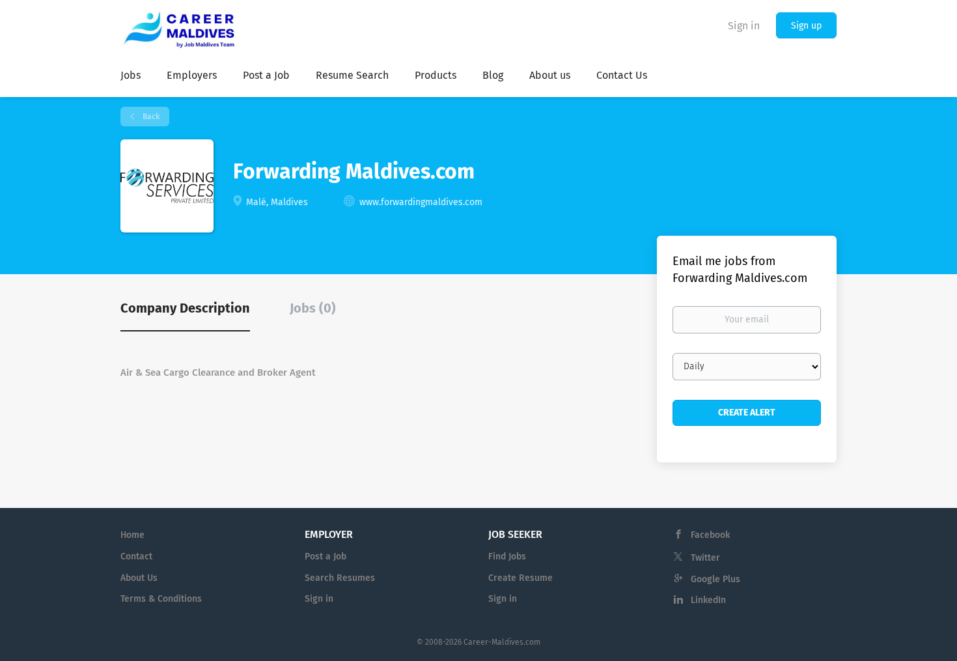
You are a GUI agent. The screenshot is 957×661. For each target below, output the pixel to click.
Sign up (806, 25)
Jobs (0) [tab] (313, 308)
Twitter (705, 557)
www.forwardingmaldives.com (420, 202)
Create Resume (520, 578)
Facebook (710, 535)
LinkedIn (708, 600)
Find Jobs (507, 556)
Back (150, 116)
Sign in (744, 26)
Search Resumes (340, 578)
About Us (139, 578)
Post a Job (325, 556)
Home (132, 535)
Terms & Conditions (161, 598)
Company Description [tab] (185, 308)
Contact (136, 556)
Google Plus (715, 579)
